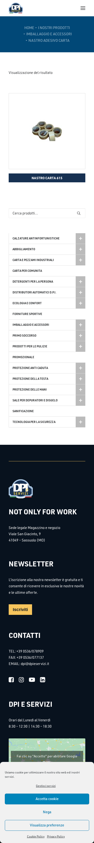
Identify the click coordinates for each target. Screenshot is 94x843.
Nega (47, 812)
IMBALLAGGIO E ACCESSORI (49, 34)
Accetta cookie (47, 798)
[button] (83, 8)
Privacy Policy (56, 836)
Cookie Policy (36, 836)
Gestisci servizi (46, 786)
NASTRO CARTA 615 (47, 178)
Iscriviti (20, 609)
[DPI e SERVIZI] (16, 8)
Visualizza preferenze (47, 825)
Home (29, 27)
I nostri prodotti (54, 27)
